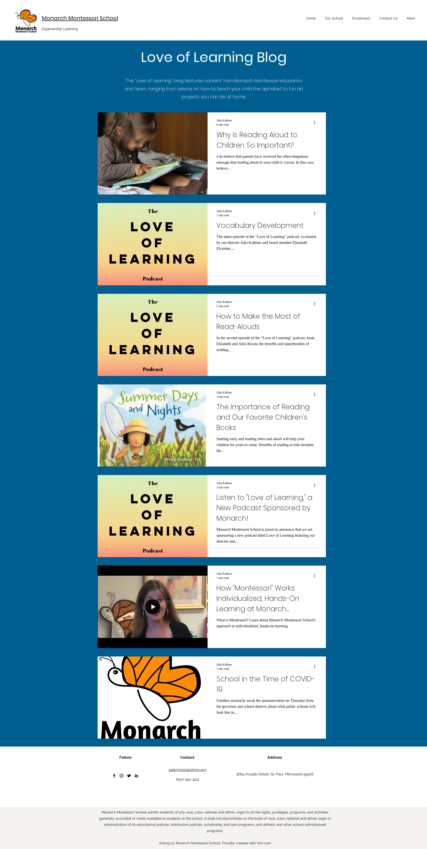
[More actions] (316, 122)
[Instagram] (121, 775)
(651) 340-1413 (187, 779)
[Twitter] (129, 775)
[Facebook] (114, 775)
